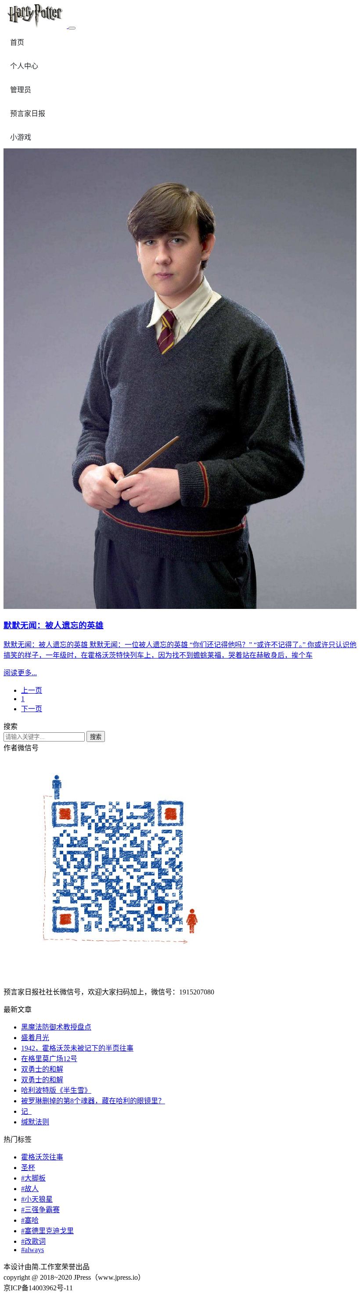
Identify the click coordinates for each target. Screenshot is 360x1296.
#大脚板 (33, 1178)
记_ (26, 1111)
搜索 (95, 737)
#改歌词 (33, 1241)
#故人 (30, 1188)
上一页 (31, 690)
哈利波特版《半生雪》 (56, 1090)
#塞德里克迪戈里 (47, 1231)
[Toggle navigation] (72, 28)
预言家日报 (27, 113)
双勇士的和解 (42, 1069)
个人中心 (24, 66)
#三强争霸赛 (40, 1209)
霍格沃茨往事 (42, 1157)
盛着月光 (35, 1037)
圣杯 (28, 1167)
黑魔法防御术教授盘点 (56, 1027)
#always (32, 1249)
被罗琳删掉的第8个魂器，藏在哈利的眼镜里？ (93, 1101)
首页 (17, 42)
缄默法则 (35, 1122)
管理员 (20, 90)
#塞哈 (30, 1220)
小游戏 (20, 137)
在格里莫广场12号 (49, 1058)
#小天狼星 (37, 1199)
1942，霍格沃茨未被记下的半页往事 (77, 1048)
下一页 (31, 709)
